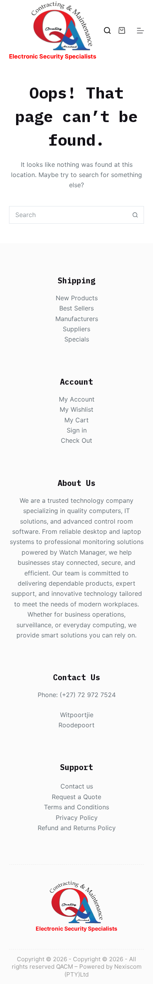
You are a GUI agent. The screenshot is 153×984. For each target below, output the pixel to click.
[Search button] (135, 214)
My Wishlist (76, 409)
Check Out (76, 440)
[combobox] (67, 215)
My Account (77, 399)
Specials (76, 339)
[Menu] (140, 30)
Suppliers (76, 329)
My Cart (76, 420)
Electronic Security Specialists (52, 56)
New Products (77, 298)
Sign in (77, 430)
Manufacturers (76, 319)
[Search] (107, 30)
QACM (64, 966)
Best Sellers (76, 308)
